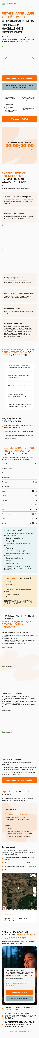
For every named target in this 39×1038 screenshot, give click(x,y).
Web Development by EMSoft (19, 1031)
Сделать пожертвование (19, 998)
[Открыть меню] (35, 4)
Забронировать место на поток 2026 (19, 78)
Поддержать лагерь (19, 992)
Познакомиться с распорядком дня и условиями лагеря (19, 86)
